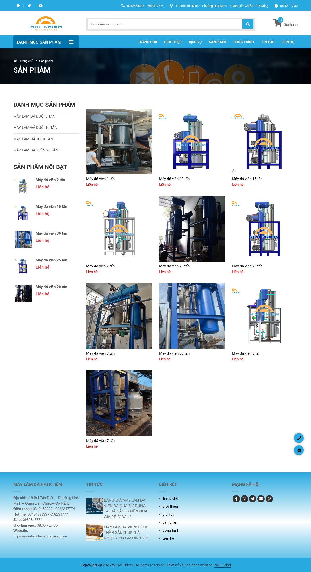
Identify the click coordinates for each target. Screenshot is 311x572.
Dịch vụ (195, 42)
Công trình (243, 42)
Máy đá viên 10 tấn (51, 206)
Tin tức (267, 42)
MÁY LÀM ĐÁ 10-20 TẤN (33, 139)
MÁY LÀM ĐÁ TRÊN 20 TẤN (35, 150)
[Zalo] (299, 450)
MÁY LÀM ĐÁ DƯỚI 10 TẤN (35, 127)
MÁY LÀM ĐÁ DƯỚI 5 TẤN (34, 116)
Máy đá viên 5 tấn (246, 353)
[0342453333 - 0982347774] (299, 438)
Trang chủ (147, 42)
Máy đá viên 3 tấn (100, 353)
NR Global (222, 565)
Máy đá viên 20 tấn (51, 287)
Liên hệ (288, 42)
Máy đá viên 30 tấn (51, 233)
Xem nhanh (97, 171)
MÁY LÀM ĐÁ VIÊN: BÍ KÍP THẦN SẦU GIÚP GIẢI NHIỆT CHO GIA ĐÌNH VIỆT (127, 532)
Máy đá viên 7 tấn (100, 441)
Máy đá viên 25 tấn (51, 260)
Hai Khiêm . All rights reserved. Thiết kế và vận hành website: (165, 565)
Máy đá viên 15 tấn (247, 179)
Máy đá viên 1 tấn (100, 179)
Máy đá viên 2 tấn (50, 180)
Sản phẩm (217, 42)
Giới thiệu (172, 42)
